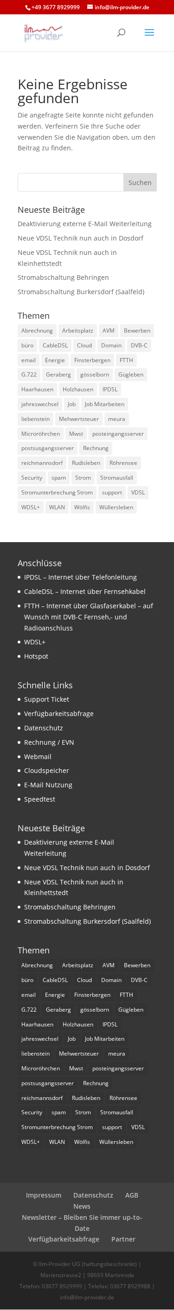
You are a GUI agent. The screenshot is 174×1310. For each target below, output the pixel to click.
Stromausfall (116, 478)
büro (27, 345)
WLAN (57, 507)
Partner (123, 1239)
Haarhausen (37, 389)
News (81, 1206)
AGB (131, 1195)
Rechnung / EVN (49, 742)
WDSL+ (30, 507)
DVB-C (139, 345)
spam (59, 478)
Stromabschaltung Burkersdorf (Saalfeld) (81, 291)
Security (31, 478)
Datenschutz (43, 727)
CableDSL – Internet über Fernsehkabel (85, 591)
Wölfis (82, 507)
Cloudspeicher (46, 770)
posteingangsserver (118, 434)
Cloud (84, 345)
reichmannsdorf (42, 463)
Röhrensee (123, 463)
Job (72, 404)
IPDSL (110, 389)
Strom (83, 478)
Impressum (43, 1195)
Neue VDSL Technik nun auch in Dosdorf (80, 238)
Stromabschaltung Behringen (63, 277)
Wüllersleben (116, 507)
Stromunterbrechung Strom (57, 492)
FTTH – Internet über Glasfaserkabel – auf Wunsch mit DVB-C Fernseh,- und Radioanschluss (88, 616)
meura (116, 419)
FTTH (126, 360)
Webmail (38, 756)
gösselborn (94, 374)
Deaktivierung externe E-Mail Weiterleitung (85, 223)
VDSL (138, 492)
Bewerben (137, 330)
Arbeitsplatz (77, 330)
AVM (109, 330)
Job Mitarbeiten (104, 404)
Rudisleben (86, 463)
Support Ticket (46, 699)
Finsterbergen (92, 360)
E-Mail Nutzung (48, 784)
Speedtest (39, 799)
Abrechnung (37, 330)
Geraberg (58, 374)
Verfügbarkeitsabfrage (59, 713)
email (28, 360)
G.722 (29, 374)
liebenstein (35, 419)
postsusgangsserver (47, 448)
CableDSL (55, 345)
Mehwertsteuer (79, 419)
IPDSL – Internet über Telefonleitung (80, 577)
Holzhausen (78, 389)
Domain (111, 345)
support (112, 492)
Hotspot (36, 656)
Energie (55, 360)
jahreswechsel (39, 404)
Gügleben (130, 374)
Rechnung (96, 448)
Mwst (76, 434)
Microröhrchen (40, 434)
